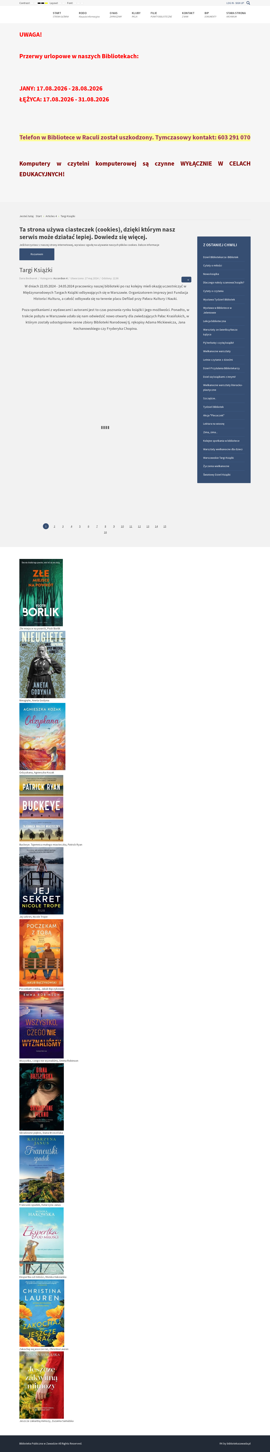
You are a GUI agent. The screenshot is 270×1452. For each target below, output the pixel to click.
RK (221, 1443)
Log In (230, 3)
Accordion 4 (60, 278)
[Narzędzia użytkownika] (186, 279)
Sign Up (239, 3)
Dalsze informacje (148, 245)
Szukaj (248, 3)
